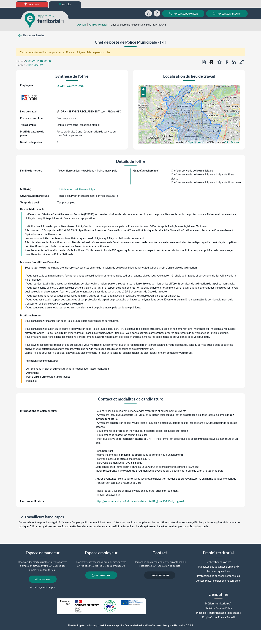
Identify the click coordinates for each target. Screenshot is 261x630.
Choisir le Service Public (218, 608)
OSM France (231, 142)
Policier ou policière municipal (78, 189)
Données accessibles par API (161, 625)
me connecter (102, 575)
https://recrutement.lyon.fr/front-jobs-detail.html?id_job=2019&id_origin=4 (140, 501)
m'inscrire (44, 579)
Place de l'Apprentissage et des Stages (218, 612)
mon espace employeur (228, 13)
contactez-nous (160, 575)
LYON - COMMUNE (70, 86)
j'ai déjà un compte (44, 587)
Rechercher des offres (218, 561)
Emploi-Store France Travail (218, 617)
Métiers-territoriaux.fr (218, 603)
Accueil (81, 24)
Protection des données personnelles (218, 575)
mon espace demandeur (185, 13)
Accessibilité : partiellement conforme (218, 580)
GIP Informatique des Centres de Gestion (123, 625)
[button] (143, 89)
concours (33, 4)
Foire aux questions (218, 571)
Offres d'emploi (98, 24)
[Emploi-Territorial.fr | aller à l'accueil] (45, 20)
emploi (66, 4)
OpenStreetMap (197, 142)
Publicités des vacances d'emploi (217, 566)
